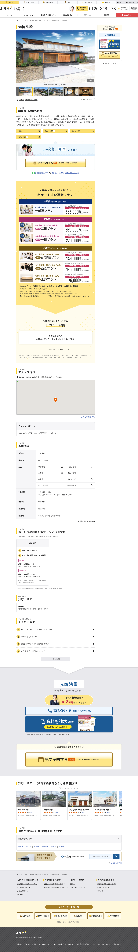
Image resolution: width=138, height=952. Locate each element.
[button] (87, 99)
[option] (28, 883)
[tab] (9, 2)
